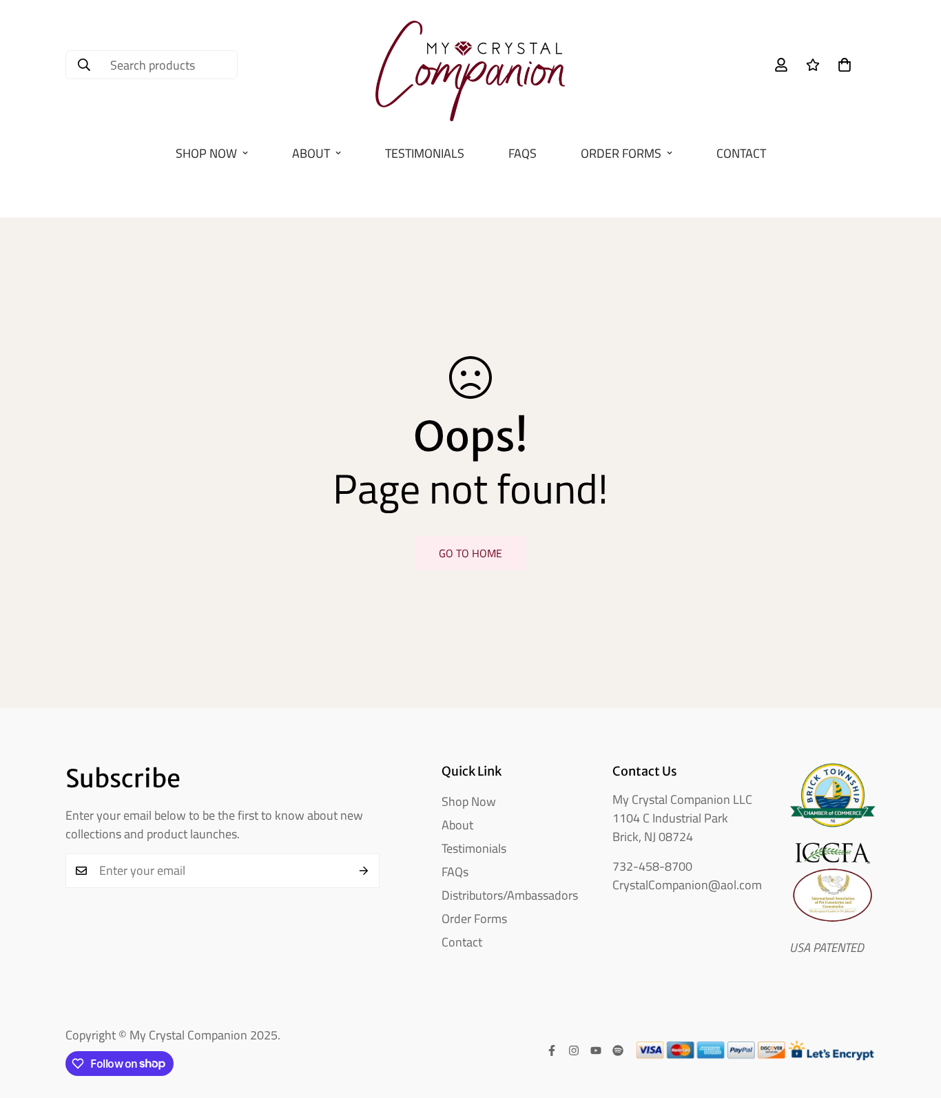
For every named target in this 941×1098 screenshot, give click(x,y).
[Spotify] (618, 1050)
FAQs (522, 153)
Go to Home (470, 553)
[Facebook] (552, 1050)
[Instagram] (574, 1050)
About (311, 153)
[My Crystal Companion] (470, 65)
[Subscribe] (364, 870)
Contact (741, 153)
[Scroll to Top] (914, 1023)
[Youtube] (596, 1050)
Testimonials (424, 153)
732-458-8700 (652, 866)
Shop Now (206, 153)
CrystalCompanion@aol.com (687, 885)
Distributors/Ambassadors (510, 895)
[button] (844, 65)
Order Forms (621, 153)
